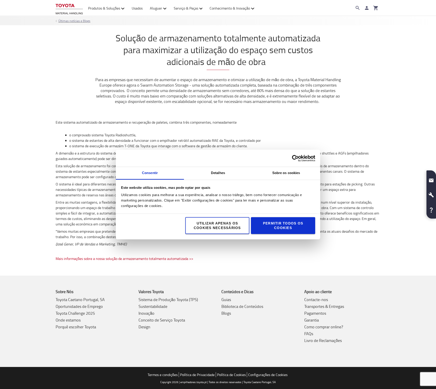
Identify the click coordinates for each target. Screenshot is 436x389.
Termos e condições (163, 374)
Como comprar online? (323, 326)
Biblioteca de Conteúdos (242, 306)
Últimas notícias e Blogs (74, 21)
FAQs (308, 333)
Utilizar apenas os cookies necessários (217, 225)
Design (144, 326)
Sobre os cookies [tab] (286, 173)
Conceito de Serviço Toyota (162, 320)
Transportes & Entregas (324, 306)
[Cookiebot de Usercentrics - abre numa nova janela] (295, 158)
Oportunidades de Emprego (79, 306)
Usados (137, 8)
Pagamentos (315, 313)
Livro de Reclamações (323, 340)
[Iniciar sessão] (366, 7)
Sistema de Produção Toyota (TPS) (168, 299)
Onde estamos (68, 320)
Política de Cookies (231, 374)
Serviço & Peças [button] (186, 8)
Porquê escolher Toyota (76, 326)
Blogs (226, 313)
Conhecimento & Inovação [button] (230, 8)
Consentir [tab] (150, 173)
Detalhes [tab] (218, 173)
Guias (226, 299)
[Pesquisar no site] (357, 7)
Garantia (311, 320)
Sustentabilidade (153, 306)
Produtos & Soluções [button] (104, 8)
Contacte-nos (316, 299)
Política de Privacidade (197, 374)
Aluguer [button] (156, 8)
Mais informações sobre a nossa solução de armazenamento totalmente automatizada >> (124, 258)
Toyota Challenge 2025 (75, 313)
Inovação (146, 313)
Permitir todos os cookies (283, 225)
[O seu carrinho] (375, 7)
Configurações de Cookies (267, 374)
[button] (431, 178)
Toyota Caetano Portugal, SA (80, 299)
